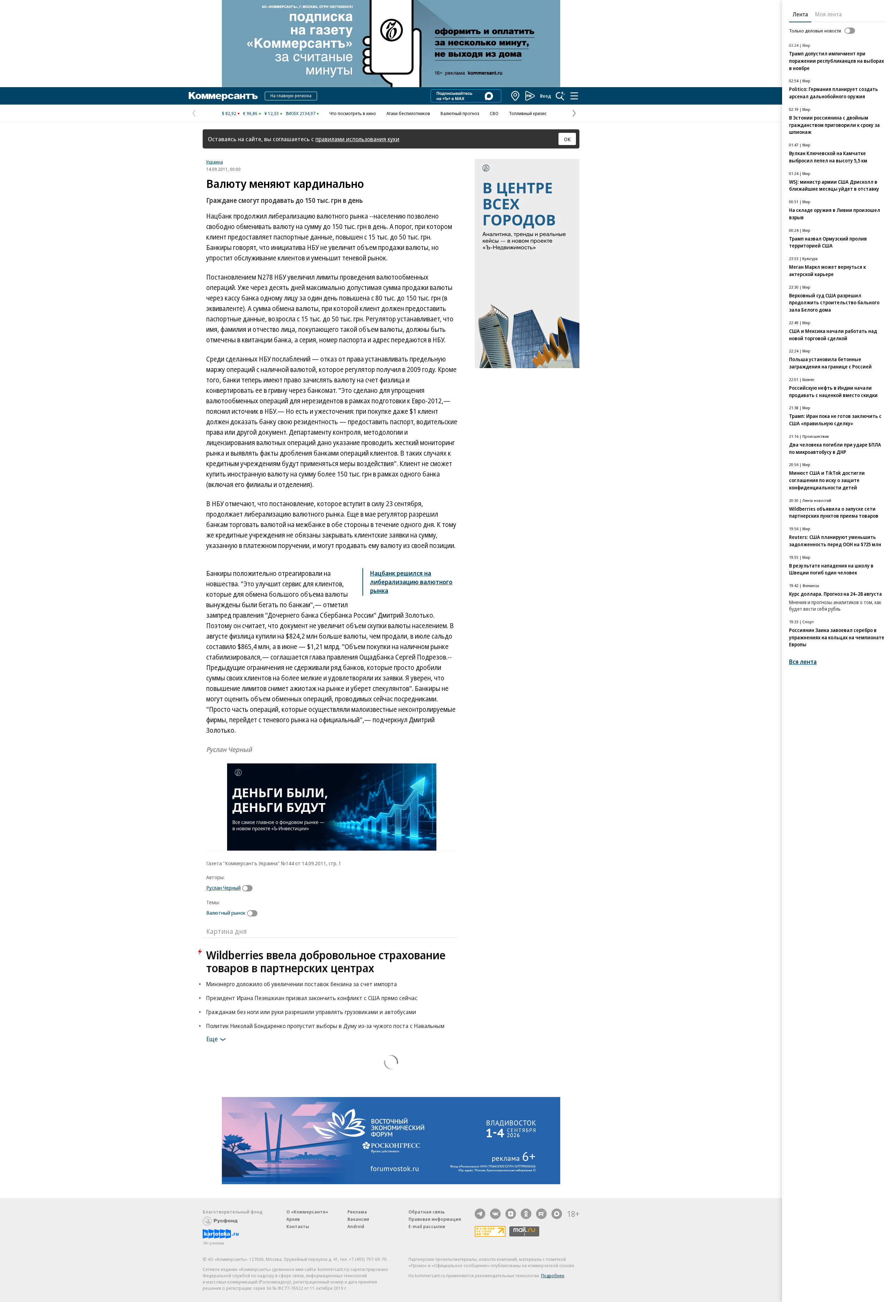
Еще (212, 1039)
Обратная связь (426, 1212)
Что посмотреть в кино (352, 113)
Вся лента (803, 662)
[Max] (556, 1214)
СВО (494, 113)
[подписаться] (249, 888)
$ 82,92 (229, 113)
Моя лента (828, 14)
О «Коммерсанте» (307, 1212)
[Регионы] (515, 96)
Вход (545, 96)
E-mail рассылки (426, 1226)
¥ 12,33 (271, 113)
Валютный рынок (226, 912)
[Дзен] (510, 1214)
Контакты (297, 1226)
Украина (214, 162)
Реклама (357, 1212)
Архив (293, 1219)
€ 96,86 (250, 113)
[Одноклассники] (526, 1214)
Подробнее (552, 1275)
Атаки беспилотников (408, 113)
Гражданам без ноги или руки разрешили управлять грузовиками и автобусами (311, 1012)
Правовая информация (434, 1219)
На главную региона (291, 95)
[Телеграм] (480, 1214)
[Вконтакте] (495, 1214)
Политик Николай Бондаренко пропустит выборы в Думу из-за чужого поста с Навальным (325, 1026)
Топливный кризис (528, 113)
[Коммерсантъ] (223, 96)
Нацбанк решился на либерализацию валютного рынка (411, 582)
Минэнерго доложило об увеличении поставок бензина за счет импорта (301, 984)
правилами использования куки (357, 139)
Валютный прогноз (460, 113)
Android (355, 1226)
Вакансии (358, 1219)
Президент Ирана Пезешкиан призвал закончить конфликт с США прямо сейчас (312, 998)
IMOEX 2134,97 (300, 113)
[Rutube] (541, 1214)
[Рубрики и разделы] (574, 96)
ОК (567, 139)
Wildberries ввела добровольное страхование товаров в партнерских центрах (325, 961)
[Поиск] (560, 96)
